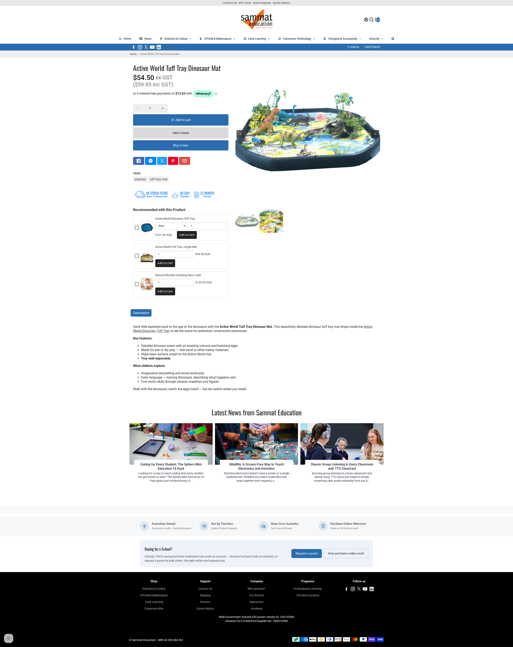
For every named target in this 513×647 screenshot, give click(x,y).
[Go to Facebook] (133, 47)
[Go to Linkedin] (158, 47)
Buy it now (180, 145)
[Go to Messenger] (150, 161)
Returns (205, 602)
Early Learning (154, 602)
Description (141, 313)
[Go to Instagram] (139, 47)
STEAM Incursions (308, 595)
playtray (140, 179)
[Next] (375, 134)
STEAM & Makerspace (154, 595)
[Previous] (240, 134)
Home (133, 54)
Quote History (281, 2)
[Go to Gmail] (184, 161)
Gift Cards (244, 2)
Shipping (205, 595)
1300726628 (372, 46)
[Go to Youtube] (152, 47)
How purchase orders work (346, 553)
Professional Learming (308, 588)
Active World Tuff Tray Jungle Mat (176, 246)
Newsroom (256, 602)
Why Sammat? (256, 588)
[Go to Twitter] (146, 47)
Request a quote (307, 553)
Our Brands (256, 595)
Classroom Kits (153, 608)
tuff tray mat (159, 179)
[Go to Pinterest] (173, 161)
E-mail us (353, 46)
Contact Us (230, 2)
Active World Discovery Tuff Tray (175, 218)
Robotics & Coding (153, 588)
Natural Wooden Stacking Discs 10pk (178, 275)
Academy (256, 608)
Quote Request (262, 2)
